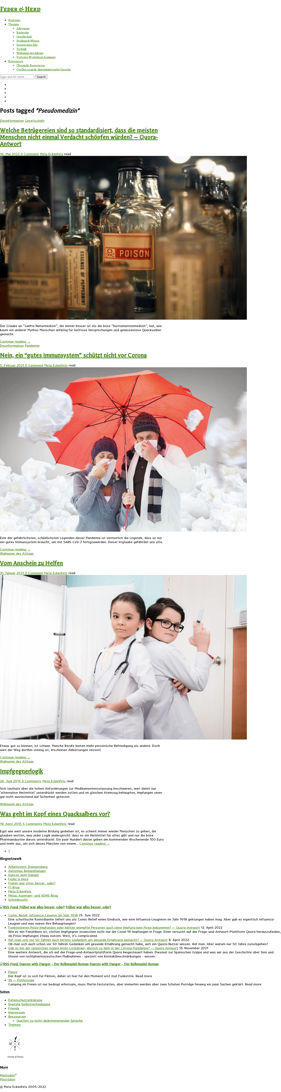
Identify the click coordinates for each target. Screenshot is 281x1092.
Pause (12, 972)
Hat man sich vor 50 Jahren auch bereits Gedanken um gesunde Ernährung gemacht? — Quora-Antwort (88, 940)
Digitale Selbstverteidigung (29, 1004)
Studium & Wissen (27, 40)
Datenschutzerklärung (25, 1000)
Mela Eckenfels (51, 154)
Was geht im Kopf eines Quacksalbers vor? (55, 814)
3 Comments (31, 781)
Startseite (14, 20)
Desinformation (12, 121)
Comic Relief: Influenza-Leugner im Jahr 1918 (43, 915)
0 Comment (30, 154)
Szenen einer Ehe (27, 45)
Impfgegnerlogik (21, 771)
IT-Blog (14, 887)
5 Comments (32, 824)
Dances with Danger (23, 875)
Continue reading (15, 341)
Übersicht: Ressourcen (30, 65)
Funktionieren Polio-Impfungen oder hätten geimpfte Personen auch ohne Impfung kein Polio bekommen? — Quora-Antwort (104, 927)
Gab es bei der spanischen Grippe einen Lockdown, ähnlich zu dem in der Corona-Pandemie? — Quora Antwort (93, 948)
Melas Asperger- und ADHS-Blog (33, 895)
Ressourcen (15, 61)
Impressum (16, 1012)
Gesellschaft (24, 36)
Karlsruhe (22, 32)
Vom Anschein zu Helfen (31, 563)
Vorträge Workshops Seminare (36, 57)
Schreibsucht (18, 899)
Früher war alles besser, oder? (32, 883)
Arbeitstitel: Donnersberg (28, 867)
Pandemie (32, 345)
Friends (13, 1008)
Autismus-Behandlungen (27, 871)
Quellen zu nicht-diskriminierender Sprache (43, 69)
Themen (13, 24)
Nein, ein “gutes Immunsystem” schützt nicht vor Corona (73, 355)
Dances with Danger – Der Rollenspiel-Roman (124, 964)
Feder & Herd (20, 8)
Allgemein (22, 28)
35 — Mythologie (21, 980)
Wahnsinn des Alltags (29, 53)
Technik (21, 49)
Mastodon (7, 1075)
